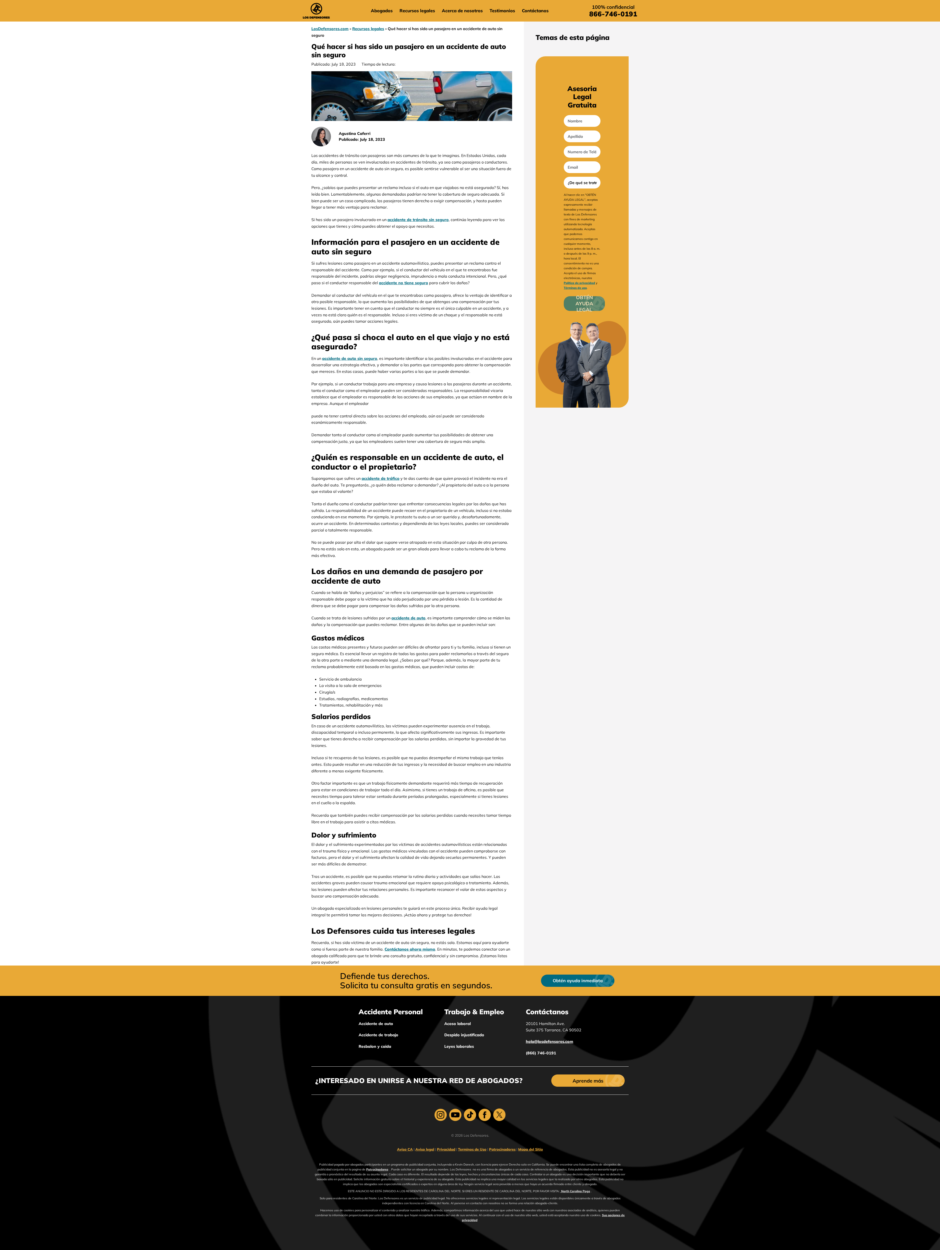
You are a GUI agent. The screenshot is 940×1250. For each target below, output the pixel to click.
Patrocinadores (502, 1149)
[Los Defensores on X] (499, 1114)
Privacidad (446, 1149)
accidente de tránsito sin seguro (418, 219)
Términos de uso (575, 288)
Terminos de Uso (472, 1149)
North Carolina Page (575, 1191)
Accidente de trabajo (378, 1034)
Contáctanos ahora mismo (410, 949)
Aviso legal (424, 1149)
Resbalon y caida (375, 1046)
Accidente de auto (376, 1023)
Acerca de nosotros (462, 10)
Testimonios (502, 10)
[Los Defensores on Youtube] (455, 1115)
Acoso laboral (457, 1023)
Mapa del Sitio (530, 1149)
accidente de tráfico (381, 478)
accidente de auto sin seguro (349, 358)
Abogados (382, 10)
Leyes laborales (459, 1046)
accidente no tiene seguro (403, 282)
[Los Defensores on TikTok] (470, 1115)
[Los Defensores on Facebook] (485, 1115)
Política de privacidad (579, 283)
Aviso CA (405, 1149)
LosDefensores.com (330, 28)
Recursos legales (417, 10)
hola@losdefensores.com (549, 1041)
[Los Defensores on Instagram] (441, 1115)
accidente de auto (408, 617)
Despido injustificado (464, 1034)
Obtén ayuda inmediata (578, 980)
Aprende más (588, 1081)
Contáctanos (535, 10)
